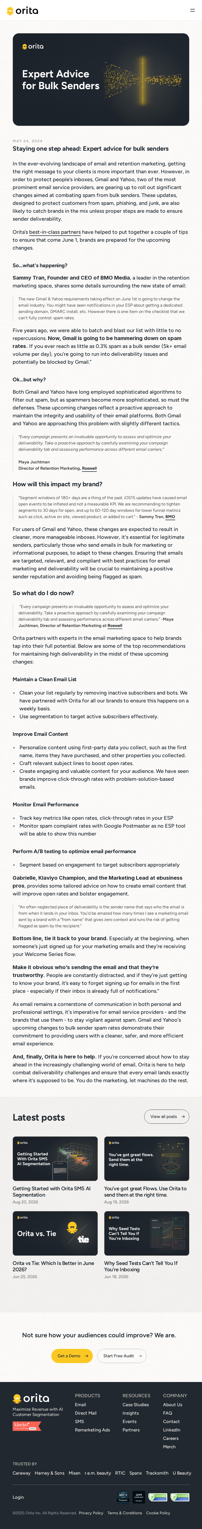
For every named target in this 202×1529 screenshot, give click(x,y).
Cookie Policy (158, 1513)
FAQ (167, 1413)
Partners (131, 1429)
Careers (171, 1438)
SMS (79, 1421)
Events (130, 1421)
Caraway (22, 1473)
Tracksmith (157, 1473)
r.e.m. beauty (98, 1473)
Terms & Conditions (125, 1513)
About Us (172, 1404)
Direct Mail (86, 1413)
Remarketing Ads (92, 1429)
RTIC (120, 1473)
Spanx (135, 1473)
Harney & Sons (49, 1473)
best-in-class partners (55, 232)
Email (80, 1404)
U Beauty (182, 1473)
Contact (171, 1421)
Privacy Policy (91, 1513)
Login (18, 1497)
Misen (74, 1473)
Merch (169, 1446)
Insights (131, 1413)
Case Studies (136, 1404)
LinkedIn (171, 1429)
